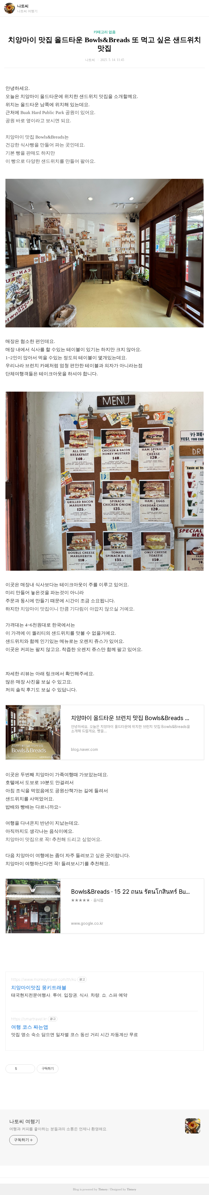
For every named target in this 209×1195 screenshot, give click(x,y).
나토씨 (23, 6)
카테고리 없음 (105, 32)
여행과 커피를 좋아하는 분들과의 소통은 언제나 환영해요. (58, 1129)
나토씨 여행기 (24, 1121)
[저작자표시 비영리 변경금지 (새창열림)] (66, 1069)
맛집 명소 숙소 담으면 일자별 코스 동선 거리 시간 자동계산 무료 (74, 1034)
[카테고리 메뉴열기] (199, 8)
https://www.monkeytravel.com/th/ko (43, 979)
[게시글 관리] (29, 1069)
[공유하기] (22, 1069)
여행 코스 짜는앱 (29, 1027)
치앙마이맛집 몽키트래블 (38, 987)
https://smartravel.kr (29, 1018)
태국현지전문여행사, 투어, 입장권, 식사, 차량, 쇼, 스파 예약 (69, 995)
